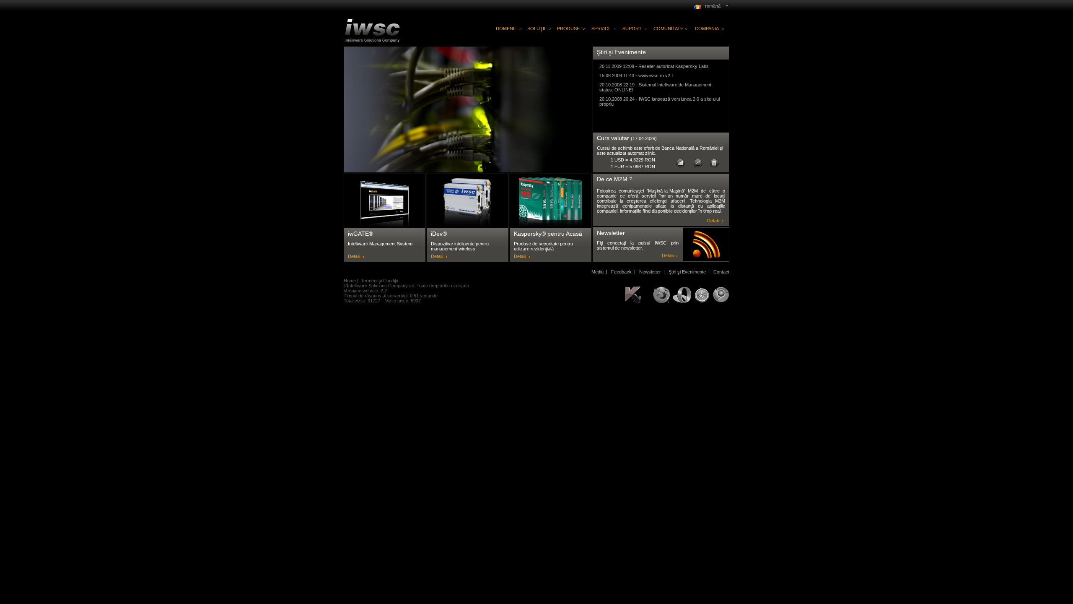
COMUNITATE (668, 28)
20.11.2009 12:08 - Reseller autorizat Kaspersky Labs (654, 66)
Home (350, 280)
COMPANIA (707, 28)
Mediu (597, 271)
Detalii (354, 256)
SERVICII (601, 28)
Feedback (621, 271)
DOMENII (506, 28)
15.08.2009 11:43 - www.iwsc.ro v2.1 (636, 75)
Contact (721, 271)
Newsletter (650, 271)
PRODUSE (568, 28)
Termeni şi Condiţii (379, 280)
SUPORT (632, 28)
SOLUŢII (536, 28)
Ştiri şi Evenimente (687, 271)
